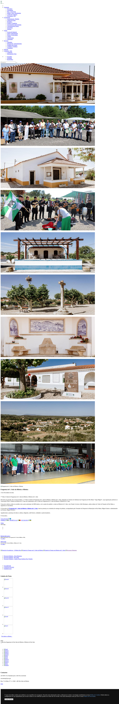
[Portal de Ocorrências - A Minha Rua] (11, 550)
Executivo (9, 8)
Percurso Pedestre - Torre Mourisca (13, 556)
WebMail (9, 58)
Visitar (5, 30)
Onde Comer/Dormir (12, 33)
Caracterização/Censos (13, 26)
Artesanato (10, 39)
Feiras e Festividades (12, 35)
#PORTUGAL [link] (13, 520)
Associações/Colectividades (14, 24)
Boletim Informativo (5, 536)
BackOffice (10, 59)
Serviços (6, 40)
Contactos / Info (8, 51)
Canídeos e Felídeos (12, 46)
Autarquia (6, 7)
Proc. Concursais (11, 11)
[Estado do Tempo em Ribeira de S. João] (54, 550)
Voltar (2, 523)
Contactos (9, 52)
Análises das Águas (12, 45)
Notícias (9, 29)
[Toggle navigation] (3, 3)
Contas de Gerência (12, 14)
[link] (23, 508)
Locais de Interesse (12, 32)
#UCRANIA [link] (24, 520)
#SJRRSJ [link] (3, 520)
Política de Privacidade (89, 696)
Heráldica (9, 22)
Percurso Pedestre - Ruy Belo (11, 557)
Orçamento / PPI (11, 16)
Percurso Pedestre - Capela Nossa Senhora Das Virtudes (18, 559)
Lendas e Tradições (12, 23)
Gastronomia (10, 38)
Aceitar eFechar (9, 699)
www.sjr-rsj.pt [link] (4, 518)
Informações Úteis (11, 54)
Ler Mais (3, 538)
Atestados (9, 42)
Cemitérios (10, 48)
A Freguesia (7, 17)
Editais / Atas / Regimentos (14, 13)
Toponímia (10, 27)
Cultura (9, 36)
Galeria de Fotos (11, 20)
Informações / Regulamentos (14, 43)
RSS (2, 684)
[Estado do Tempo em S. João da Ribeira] (32, 550)
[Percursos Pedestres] (71, 550)
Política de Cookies (95, 695)
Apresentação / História (13, 19)
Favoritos (9, 56)
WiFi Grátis (3, 541)
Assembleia (10, 10)
